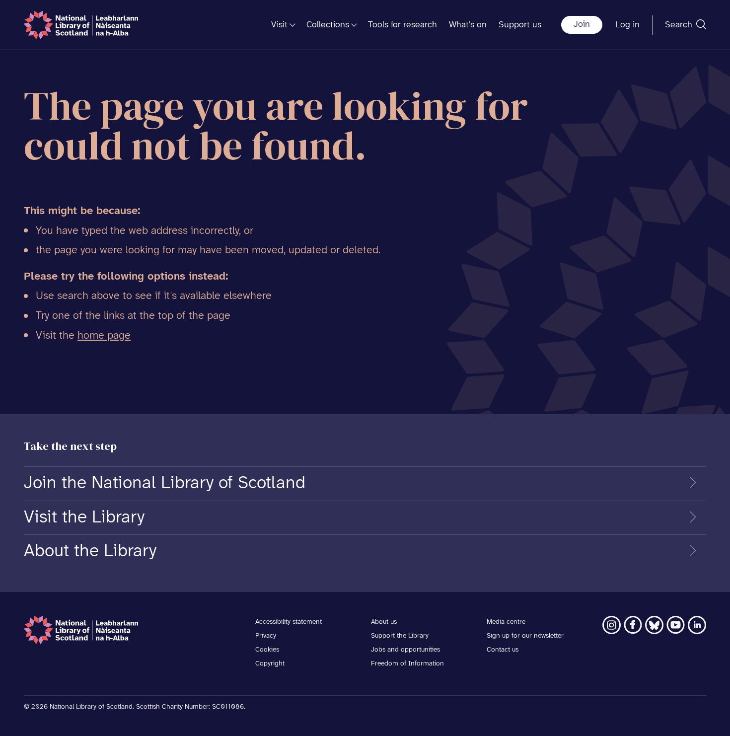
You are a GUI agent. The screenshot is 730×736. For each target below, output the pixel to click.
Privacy (265, 636)
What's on (468, 25)
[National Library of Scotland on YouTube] (675, 625)
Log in (627, 25)
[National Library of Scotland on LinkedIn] (697, 625)
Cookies (267, 650)
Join (582, 24)
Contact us (502, 650)
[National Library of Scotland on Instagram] (611, 625)
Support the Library (400, 636)
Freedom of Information (407, 663)
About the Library (90, 551)
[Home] (81, 25)
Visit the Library (84, 517)
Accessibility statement (288, 622)
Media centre (506, 622)
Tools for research (402, 25)
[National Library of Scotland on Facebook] (633, 625)
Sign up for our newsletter (525, 636)
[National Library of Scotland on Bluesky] (654, 625)
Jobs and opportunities (405, 650)
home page (104, 336)
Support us (520, 25)
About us (384, 622)
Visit (279, 25)
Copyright (270, 663)
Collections (327, 25)
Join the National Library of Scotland (164, 483)
